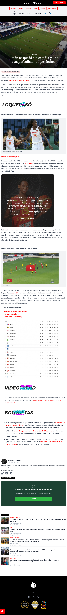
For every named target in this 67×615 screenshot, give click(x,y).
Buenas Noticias (52, 8)
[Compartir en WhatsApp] (2, 473)
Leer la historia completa (10, 157)
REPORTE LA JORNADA (8, 477)
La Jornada (33, 54)
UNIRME (33, 498)
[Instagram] (38, 597)
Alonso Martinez (14, 543)
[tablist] (33, 515)
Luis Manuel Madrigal (15, 523)
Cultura (35, 8)
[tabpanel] (33, 541)
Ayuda (33, 592)
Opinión (21, 8)
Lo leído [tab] (12, 515)
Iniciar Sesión (59, 2)
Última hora (13, 8)
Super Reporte (14, 537)
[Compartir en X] (10, 473)
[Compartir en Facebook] (6, 473)
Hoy (11, 527)
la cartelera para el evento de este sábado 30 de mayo (33, 431)
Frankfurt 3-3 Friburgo (11, 314)
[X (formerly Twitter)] (33, 597)
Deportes (28, 8)
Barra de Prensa (15, 517)
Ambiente (42, 8)
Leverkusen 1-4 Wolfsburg (13, 317)
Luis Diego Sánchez (15, 564)
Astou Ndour (29, 163)
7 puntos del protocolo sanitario (19, 80)
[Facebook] (29, 597)
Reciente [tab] (5, 515)
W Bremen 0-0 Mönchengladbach (15, 311)
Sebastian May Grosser (16, 554)
